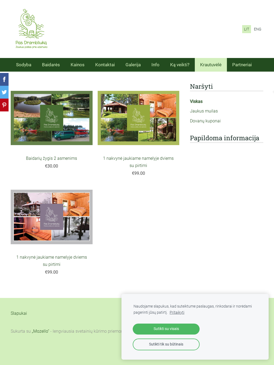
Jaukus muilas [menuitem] (204, 111)
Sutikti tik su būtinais (166, 344)
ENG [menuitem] (257, 29)
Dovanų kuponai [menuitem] (205, 120)
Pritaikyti (177, 312)
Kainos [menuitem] (78, 64)
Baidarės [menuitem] (51, 64)
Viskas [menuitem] (196, 101)
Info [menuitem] (155, 64)
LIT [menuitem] (246, 29)
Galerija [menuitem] (133, 64)
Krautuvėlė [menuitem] (211, 64)
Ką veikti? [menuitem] (179, 64)
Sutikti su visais (166, 329)
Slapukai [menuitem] (19, 313)
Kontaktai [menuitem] (105, 64)
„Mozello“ (40, 331)
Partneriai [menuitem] (242, 64)
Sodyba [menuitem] (23, 64)
